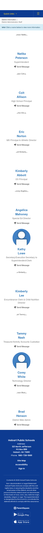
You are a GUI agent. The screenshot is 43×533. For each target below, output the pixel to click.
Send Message (22, 66)
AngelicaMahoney (21, 212)
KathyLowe (21, 251)
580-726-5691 (25, 455)
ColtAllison (21, 95)
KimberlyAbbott (21, 173)
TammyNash (21, 335)
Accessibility (21, 464)
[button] (10, 13)
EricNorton (21, 134)
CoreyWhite (22, 374)
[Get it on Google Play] (21, 514)
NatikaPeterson (21, 55)
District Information (9, 19)
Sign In (21, 468)
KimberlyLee (21, 293)
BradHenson (21, 413)
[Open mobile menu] (38, 13)
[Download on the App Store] (21, 521)
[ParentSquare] (21, 508)
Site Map (21, 460)
